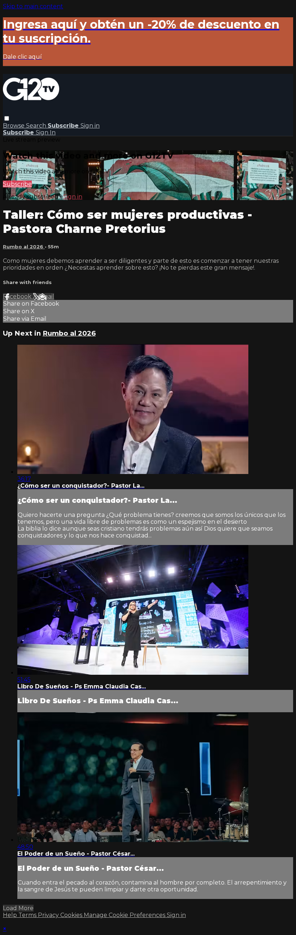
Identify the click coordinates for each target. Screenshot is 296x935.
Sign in (90, 125)
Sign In (46, 132)
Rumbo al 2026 (24, 246)
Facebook (18, 296)
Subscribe (17, 184)
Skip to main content (33, 6)
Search (37, 125)
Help (10, 915)
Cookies (72, 915)
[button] (6, 118)
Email (46, 296)
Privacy (49, 915)
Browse (14, 125)
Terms (28, 915)
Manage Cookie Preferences (125, 915)
